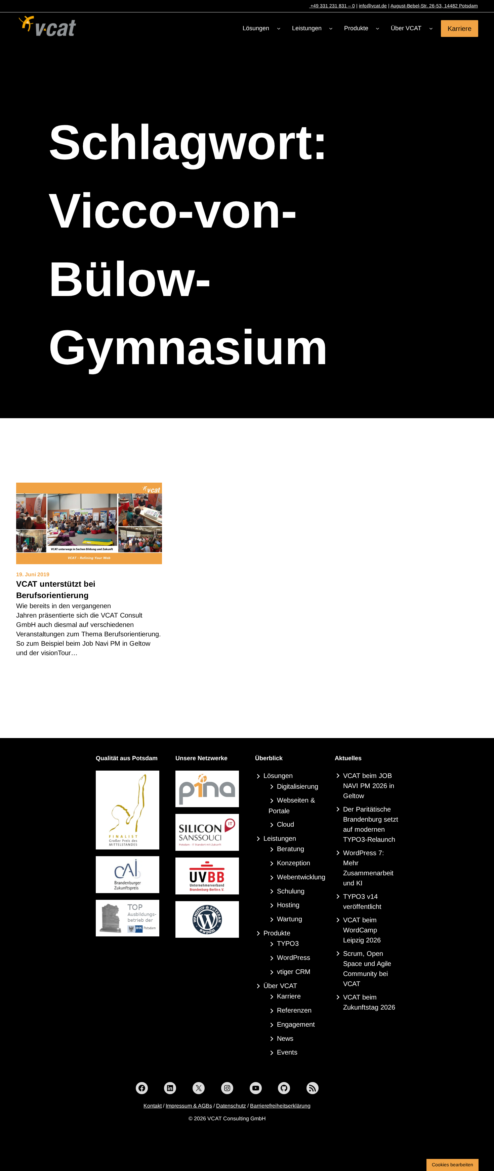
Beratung (290, 848)
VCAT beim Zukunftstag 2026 (369, 1002)
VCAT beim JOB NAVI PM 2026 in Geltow (368, 785)
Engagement (296, 1024)
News (285, 1038)
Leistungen (279, 838)
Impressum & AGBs (189, 1106)
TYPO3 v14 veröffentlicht (362, 901)
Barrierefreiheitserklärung (280, 1106)
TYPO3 (288, 943)
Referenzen (294, 1010)
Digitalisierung (297, 786)
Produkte (276, 933)
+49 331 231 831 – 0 (332, 5)
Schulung (290, 891)
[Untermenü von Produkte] (377, 28)
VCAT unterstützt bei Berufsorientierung (55, 589)
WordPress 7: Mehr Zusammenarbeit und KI (368, 868)
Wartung (289, 919)
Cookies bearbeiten (452, 1164)
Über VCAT (280, 985)
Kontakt (152, 1106)
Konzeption (293, 863)
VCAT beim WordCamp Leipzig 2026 (362, 930)
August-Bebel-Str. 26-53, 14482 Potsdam (434, 5)
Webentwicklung (301, 877)
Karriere (459, 28)
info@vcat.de (373, 5)
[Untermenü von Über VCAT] (431, 28)
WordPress (293, 957)
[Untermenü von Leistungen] (331, 28)
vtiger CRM (294, 971)
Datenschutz (231, 1106)
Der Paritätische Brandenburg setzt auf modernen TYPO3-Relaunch (370, 824)
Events (287, 1052)
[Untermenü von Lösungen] (279, 28)
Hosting (288, 905)
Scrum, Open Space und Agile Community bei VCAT (367, 968)
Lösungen (278, 775)
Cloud (285, 824)
